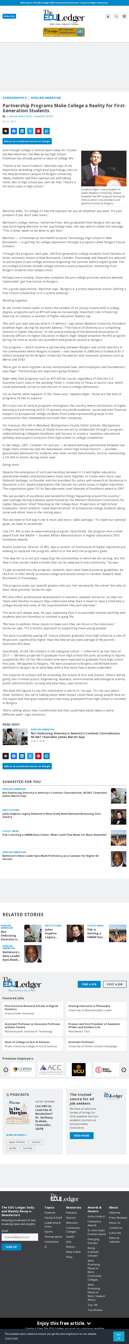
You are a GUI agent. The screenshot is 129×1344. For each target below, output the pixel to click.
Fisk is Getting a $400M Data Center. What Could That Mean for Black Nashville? (55, 834)
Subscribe (9, 16)
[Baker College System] (50, 1070)
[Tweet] (30, 131)
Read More (81, 1135)
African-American (46, 98)
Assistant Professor (81, 1042)
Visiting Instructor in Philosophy (89, 1006)
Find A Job (89, 984)
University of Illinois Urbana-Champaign (93, 1046)
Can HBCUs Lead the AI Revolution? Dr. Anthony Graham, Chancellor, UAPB (44, 1117)
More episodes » (16, 1134)
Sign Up (11, 1247)
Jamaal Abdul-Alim (20, 116)
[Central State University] (78, 1070)
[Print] (6, 131)
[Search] (116, 16)
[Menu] (124, 16)
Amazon (36, 1142)
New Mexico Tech (79, 1031)
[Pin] (38, 131)
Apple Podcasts (17, 1142)
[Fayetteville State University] (106, 1070)
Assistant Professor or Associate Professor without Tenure (32, 1025)
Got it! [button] (119, 1336)
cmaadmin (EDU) (43, 116)
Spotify (12, 1148)
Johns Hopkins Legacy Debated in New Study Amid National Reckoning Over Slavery (52, 815)
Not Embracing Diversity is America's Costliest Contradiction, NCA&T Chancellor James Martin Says (75, 735)
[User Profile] (108, 16)
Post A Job (115, 984)
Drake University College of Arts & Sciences (31, 1046)
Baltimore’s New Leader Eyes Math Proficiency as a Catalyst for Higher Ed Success (50, 857)
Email (5, 1231)
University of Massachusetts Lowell (90, 1010)
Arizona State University (19, 1013)
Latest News (11, 831)
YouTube (27, 1148)
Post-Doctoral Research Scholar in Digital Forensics (31, 1007)
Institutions (11, 810)
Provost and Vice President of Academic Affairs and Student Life (94, 1025)
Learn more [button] (11, 1338)
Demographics (15, 98)
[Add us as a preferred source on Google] (46, 131)
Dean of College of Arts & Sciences (27, 1042)
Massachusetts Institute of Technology (28, 1031)
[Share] (14, 131)
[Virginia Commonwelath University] (22, 1070)
